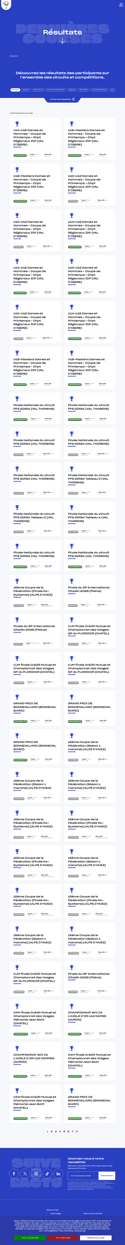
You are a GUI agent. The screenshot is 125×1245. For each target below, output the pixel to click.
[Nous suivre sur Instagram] (36, 1174)
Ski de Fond (38, 90)
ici (92, 1189)
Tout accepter (30, 1238)
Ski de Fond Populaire (56, 90)
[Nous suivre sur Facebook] (14, 1174)
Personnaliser (95, 1238)
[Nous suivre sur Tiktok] (47, 1174)
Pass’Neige (55, 1213)
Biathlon (26, 90)
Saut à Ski (84, 90)
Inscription (107, 1176)
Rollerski (72, 90)
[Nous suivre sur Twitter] (25, 1174)
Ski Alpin (15, 90)
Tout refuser (62, 1238)
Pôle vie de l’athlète (92, 1213)
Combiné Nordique (99, 90)
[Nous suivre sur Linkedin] (58, 1174)
